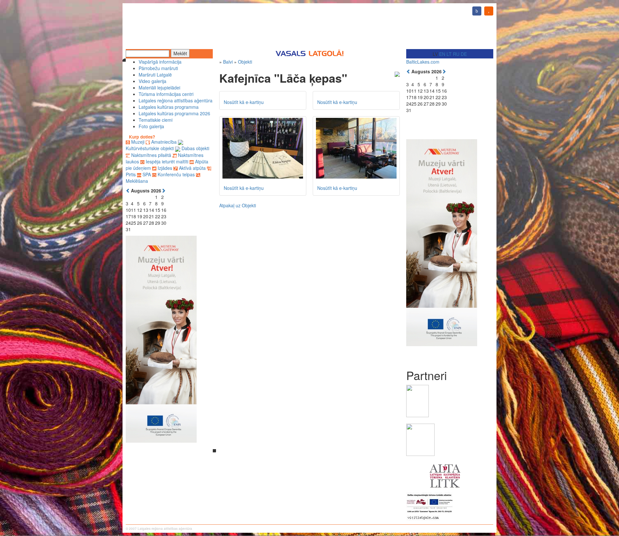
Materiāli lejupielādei (159, 87)
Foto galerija (151, 126)
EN (442, 54)
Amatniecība (164, 142)
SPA (146, 174)
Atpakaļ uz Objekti (237, 205)
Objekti (245, 61)
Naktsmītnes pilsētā (151, 155)
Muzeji (137, 142)
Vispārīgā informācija (160, 61)
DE (464, 54)
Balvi (228, 61)
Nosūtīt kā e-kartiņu (244, 102)
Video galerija (152, 81)
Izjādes (165, 168)
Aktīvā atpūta (192, 168)
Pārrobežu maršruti (158, 68)
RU (456, 54)
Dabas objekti (195, 148)
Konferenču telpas (176, 174)
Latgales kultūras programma (169, 107)
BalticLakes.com (422, 61)
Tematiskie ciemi (155, 120)
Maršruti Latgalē (155, 74)
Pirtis (131, 174)
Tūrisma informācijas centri (166, 94)
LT (449, 54)
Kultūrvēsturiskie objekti (150, 148)
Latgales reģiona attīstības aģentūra (175, 100)
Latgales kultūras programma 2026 (174, 113)
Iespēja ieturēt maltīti (167, 161)
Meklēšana (137, 181)
